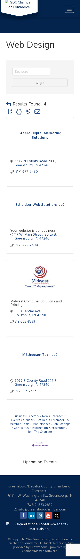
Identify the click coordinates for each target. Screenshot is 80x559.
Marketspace (41, 424)
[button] (8, 104)
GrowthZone (39, 547)
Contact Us (21, 427)
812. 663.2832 (42, 505)
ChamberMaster (33, 551)
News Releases (53, 416)
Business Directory (26, 416)
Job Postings (61, 424)
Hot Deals (43, 420)
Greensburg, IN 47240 (42, 497)
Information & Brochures (48, 427)
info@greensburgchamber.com (41, 509)
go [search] (42, 83)
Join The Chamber (40, 431)
